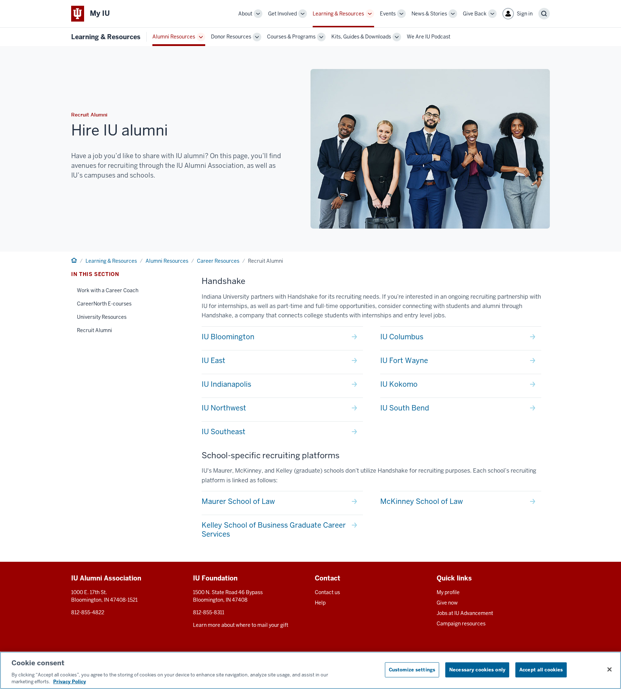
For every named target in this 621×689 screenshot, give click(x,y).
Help (320, 603)
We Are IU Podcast (428, 36)
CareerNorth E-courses (104, 303)
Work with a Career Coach (107, 290)
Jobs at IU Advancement (465, 613)
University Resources (101, 317)
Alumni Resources (173, 36)
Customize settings (412, 670)
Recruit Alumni (94, 330)
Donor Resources (231, 36)
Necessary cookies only (477, 670)
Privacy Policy (69, 682)
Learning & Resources (338, 13)
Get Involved (282, 13)
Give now (447, 603)
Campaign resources (461, 623)
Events (388, 13)
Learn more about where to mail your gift (240, 625)
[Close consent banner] (609, 669)
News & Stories (429, 13)
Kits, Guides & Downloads (361, 36)
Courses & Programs (291, 36)
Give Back (475, 13)
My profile (448, 592)
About (245, 13)
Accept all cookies (541, 670)
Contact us (327, 592)
